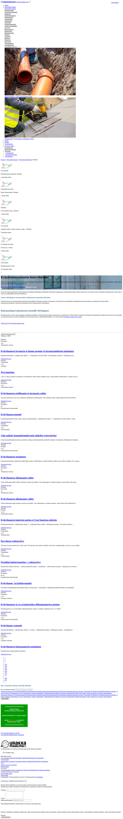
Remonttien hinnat (10, 9)
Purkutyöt (8, 40)
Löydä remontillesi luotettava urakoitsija (13, 287)
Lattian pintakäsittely (11, 26)
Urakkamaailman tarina (8, 770)
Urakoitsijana (9, 148)
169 (6, 671)
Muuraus (7, 38)
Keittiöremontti (9, 10)
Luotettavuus (19, 770)
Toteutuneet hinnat (31, 287)
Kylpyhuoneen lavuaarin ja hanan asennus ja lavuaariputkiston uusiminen (37, 351)
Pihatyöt (7, 35)
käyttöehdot (39, 777)
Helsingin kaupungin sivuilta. (73, 317)
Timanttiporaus (9, 43)
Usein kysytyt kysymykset (9, 765)
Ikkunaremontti (9, 33)
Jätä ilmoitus (115, 2)
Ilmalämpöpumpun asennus (75, 691)
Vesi (21, 693)
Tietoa (6, 5)
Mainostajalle (5, 766)
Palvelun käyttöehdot (41, 761)
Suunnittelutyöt (9, 45)
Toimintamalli (31, 761)
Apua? (7, 140)
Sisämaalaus (8, 21)
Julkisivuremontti (80, 693)
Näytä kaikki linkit (6, 773)
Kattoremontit (70, 693)
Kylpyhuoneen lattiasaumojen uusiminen (21, 646)
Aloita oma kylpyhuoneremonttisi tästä (12, 323)
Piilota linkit (4, 775)
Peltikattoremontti (104, 691)
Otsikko (3, 790)
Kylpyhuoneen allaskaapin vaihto (17, 478)
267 (6, 680)
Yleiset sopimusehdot (30, 770)
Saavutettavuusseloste (43, 770)
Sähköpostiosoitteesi (7, 800)
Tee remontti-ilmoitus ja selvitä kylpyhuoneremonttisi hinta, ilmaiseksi (12, 734)
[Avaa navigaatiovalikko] (30, 2)
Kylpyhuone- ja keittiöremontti (16, 583)
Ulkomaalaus (9, 19)
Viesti (2, 798)
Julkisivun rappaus (60, 693)
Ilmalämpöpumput (10, 15)
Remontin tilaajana (10, 149)
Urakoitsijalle (9, 144)
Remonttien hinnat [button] (10, 7)
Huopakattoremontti (53, 691)
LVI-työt (7, 28)
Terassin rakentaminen (105, 693)
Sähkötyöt (8, 14)
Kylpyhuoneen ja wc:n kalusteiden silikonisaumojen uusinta (30, 604)
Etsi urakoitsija (39, 758)
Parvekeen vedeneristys (12, 541)
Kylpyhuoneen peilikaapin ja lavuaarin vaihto (23, 393)
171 (6, 675)
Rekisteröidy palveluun (8, 761)
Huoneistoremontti (10, 24)
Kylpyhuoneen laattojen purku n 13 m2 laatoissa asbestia (29, 520)
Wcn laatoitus (7, 372)
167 (6, 668)
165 (6, 664)
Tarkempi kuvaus (6, 359)
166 (6, 666)
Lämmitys (8, 36)
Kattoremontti (9, 17)
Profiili (7, 142)
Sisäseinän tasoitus (6, 691)
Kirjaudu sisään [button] (9, 146)
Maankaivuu (16, 693)
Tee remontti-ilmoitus (7, 758)
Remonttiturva (18, 758)
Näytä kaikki (5, 698)
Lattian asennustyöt (92, 693)
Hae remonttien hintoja (8, 689)
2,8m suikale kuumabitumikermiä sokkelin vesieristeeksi (29, 435)
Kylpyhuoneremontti (11, 12)
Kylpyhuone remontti (11, 625)
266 (6, 678)
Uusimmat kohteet (21, 761)
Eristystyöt (8, 41)
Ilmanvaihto (8, 31)
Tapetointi (8, 22)
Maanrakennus (9, 29)
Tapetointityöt (88, 691)
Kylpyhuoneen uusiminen (13, 456)
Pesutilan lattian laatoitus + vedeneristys (21, 562)
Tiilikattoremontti (49, 693)
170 (6, 673)
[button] (7, 151)
